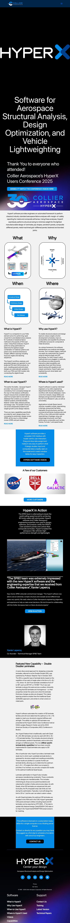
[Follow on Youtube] (47, 877)
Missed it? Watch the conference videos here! (32, 189)
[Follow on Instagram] (35, 877)
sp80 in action (35, 611)
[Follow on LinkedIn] (41, 877)
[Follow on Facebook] (23, 877)
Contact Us (34, 841)
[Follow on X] (29, 877)
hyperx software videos (35, 460)
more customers (35, 500)
